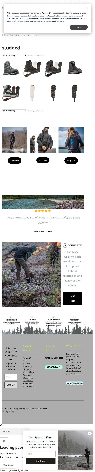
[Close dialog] (90, 433)
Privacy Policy (29, 386)
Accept (79, 27)
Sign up (11, 384)
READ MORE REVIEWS (43, 231)
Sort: (2, 453)
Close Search (8, 465)
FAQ (25, 361)
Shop (11, 35)
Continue (40, 461)
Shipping (27, 369)
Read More (72, 298)
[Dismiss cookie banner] (87, 8)
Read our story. (77, 374)
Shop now (15, 160)
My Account (28, 378)
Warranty (27, 375)
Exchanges (27, 367)
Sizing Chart (28, 372)
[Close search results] (4, 441)
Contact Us (27, 358)
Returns (26, 364)
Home (6, 35)
